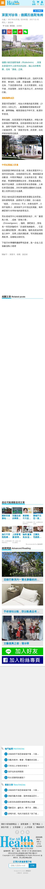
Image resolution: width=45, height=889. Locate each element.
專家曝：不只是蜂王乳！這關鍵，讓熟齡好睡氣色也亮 (27, 517)
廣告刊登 (5, 827)
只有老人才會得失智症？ (18, 766)
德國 (18, 254)
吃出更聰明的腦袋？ (16, 777)
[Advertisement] (23, 276)
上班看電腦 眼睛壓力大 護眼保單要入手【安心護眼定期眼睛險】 (16, 536)
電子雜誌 (36, 824)
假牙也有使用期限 (16, 771)
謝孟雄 (25, 254)
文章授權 (16, 827)
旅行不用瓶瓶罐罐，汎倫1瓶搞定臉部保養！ (6, 536)
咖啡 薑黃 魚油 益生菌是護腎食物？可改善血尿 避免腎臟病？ (27, 536)
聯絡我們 (40, 827)
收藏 (6, 26)
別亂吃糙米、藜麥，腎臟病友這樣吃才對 (25, 760)
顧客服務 (24, 824)
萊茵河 (12, 254)
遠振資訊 (25, 873)
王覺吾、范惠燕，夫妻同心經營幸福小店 (37, 536)
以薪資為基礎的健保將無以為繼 (21, 802)
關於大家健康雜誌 (9, 824)
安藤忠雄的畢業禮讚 (16, 517)
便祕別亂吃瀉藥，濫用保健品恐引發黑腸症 (26, 796)
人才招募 (28, 827)
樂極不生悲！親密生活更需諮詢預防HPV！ (37, 517)
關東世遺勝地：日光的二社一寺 (6, 517)
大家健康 (17, 841)
